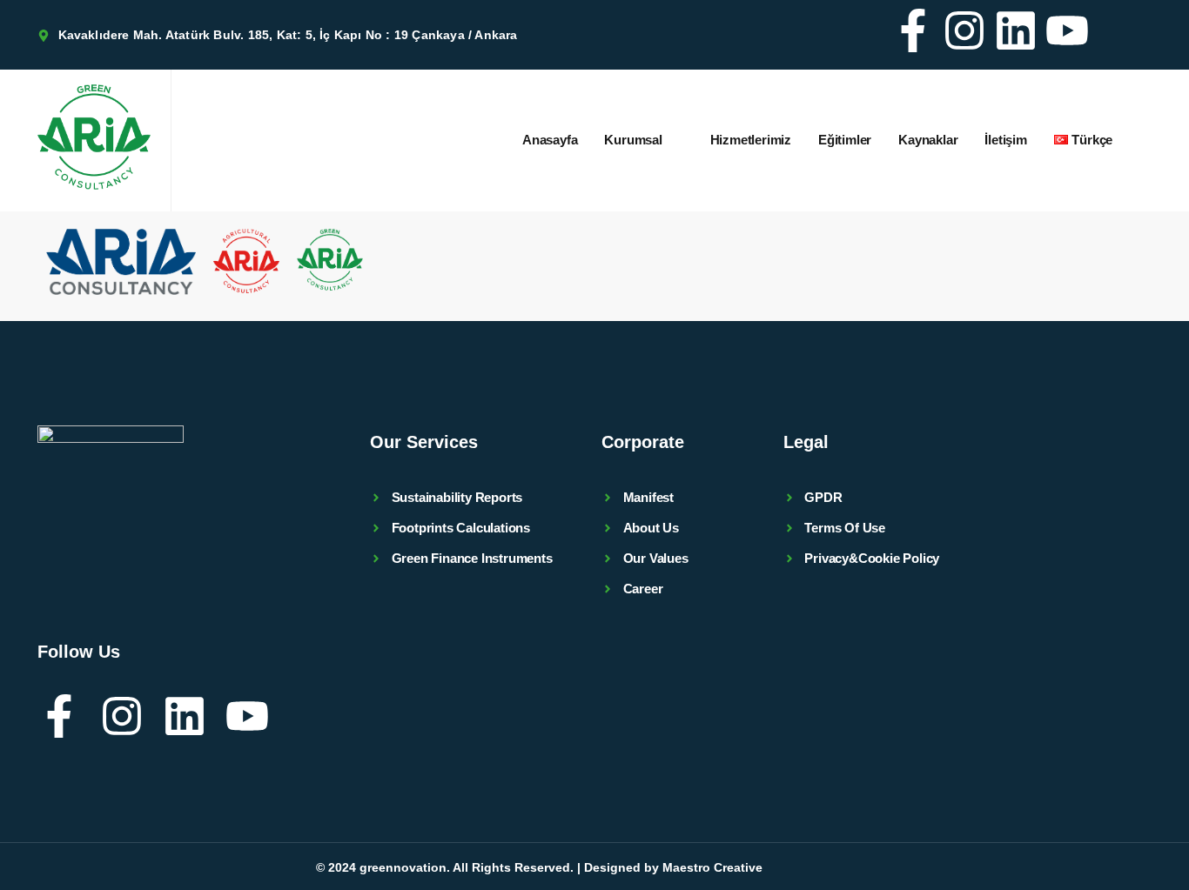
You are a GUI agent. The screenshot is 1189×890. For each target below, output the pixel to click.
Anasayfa (549, 139)
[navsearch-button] (1129, 34)
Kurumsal (633, 139)
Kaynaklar (927, 139)
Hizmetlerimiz (750, 139)
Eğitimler (844, 139)
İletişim (1005, 139)
